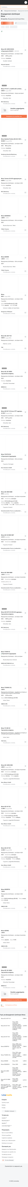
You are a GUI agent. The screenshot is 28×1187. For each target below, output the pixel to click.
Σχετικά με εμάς (5, 1102)
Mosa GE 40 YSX (6, 806)
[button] (26, 2)
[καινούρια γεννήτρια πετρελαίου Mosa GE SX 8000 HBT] (14, 525)
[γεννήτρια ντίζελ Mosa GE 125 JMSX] (14, 361)
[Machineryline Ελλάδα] (10, 2)
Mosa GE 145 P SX (6, 335)
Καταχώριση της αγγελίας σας (14, 116)
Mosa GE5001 (5, 930)
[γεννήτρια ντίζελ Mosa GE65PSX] (14, 879)
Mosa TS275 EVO (6, 454)
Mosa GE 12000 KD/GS (7, 49)
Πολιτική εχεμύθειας (6, 1135)
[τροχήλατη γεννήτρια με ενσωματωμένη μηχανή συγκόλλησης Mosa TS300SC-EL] (14, 677)
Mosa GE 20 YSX (6, 848)
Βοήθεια (4, 1105)
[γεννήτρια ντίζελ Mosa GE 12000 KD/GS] (14, 39)
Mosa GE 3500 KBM (6, 492)
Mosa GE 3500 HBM (6, 572)
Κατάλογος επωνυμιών (7, 1143)
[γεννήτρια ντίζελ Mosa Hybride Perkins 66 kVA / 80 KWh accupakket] (14, 128)
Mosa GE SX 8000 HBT (7, 535)
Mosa (2, 294)
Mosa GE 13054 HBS (7, 765)
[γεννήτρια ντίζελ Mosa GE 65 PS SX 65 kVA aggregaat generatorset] (14, 602)
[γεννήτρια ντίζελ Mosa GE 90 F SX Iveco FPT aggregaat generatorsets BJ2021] (14, 401)
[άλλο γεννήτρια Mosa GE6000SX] (14, 205)
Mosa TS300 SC (5, 651)
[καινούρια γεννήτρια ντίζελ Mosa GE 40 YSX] (14, 796)
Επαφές (3, 1107)
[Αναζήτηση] (25, 7)
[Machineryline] (2, 11)
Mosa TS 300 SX (5, 728)
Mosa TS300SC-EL (6, 687)
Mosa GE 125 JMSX (6, 371)
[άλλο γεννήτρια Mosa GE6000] (14, 246)
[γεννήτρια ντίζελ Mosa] (14, 284)
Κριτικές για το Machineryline (8, 1140)
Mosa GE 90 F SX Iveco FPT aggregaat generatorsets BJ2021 (6, 1086)
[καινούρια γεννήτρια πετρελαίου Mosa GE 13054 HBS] (14, 755)
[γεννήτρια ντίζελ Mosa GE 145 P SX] (14, 325)
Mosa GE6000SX (6, 215)
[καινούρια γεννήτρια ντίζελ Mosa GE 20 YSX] (14, 837)
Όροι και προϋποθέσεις (7, 1132)
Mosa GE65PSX (5, 889)
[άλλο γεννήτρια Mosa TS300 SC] (14, 641)
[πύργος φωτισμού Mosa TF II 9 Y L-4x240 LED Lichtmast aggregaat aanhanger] (14, 78)
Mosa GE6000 (5, 257)
